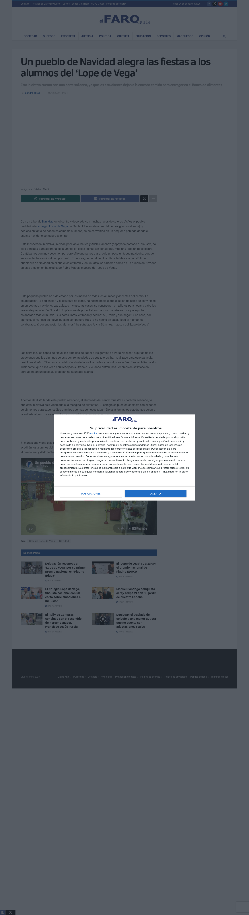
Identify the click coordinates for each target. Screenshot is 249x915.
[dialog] (124, 457)
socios (94, 433)
